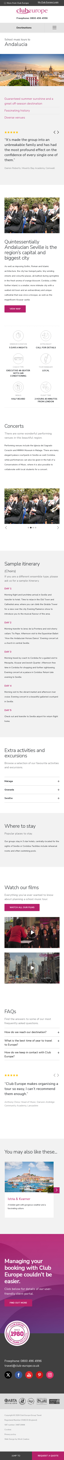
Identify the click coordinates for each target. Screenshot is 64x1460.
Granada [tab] (9, 789)
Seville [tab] (8, 798)
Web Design (9, 1439)
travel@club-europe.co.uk (21, 1366)
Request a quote (48, 1455)
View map (15, 308)
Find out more (18, 1302)
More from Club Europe (18, 3)
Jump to (16, 1455)
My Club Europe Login (48, 2)
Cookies (7, 1429)
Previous (51, 1190)
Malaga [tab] (8, 781)
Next (57, 1190)
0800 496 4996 (39, 18)
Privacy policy (10, 1434)
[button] (5, 527)
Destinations (24, 27)
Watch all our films (22, 907)
